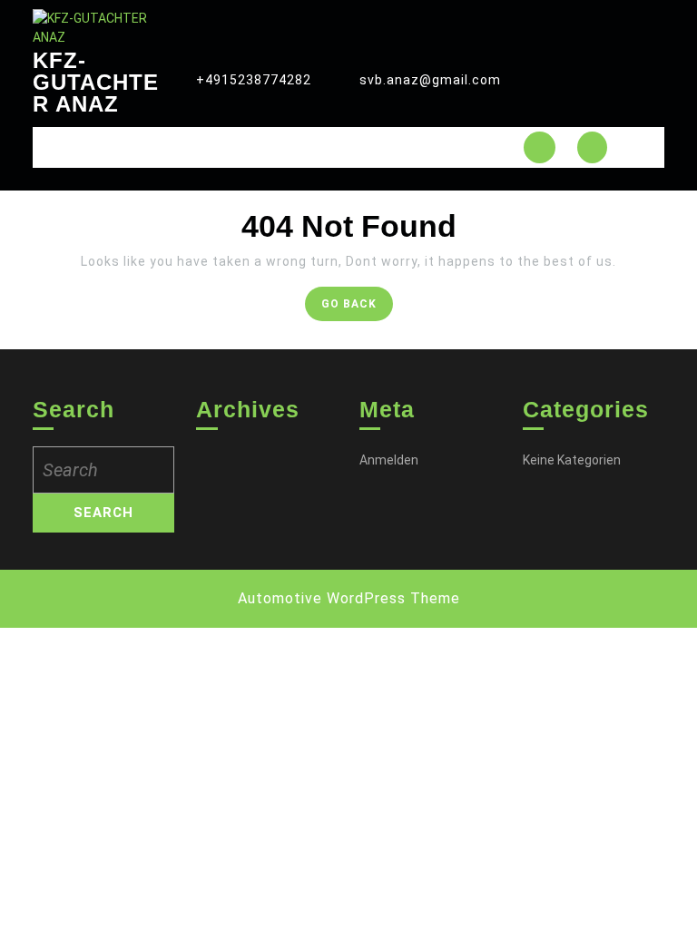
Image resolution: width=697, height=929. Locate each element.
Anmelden (388, 460)
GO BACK (357, 308)
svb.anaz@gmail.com (430, 80)
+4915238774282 (253, 80)
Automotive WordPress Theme (349, 598)
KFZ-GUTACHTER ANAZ (96, 82)
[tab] (539, 147)
